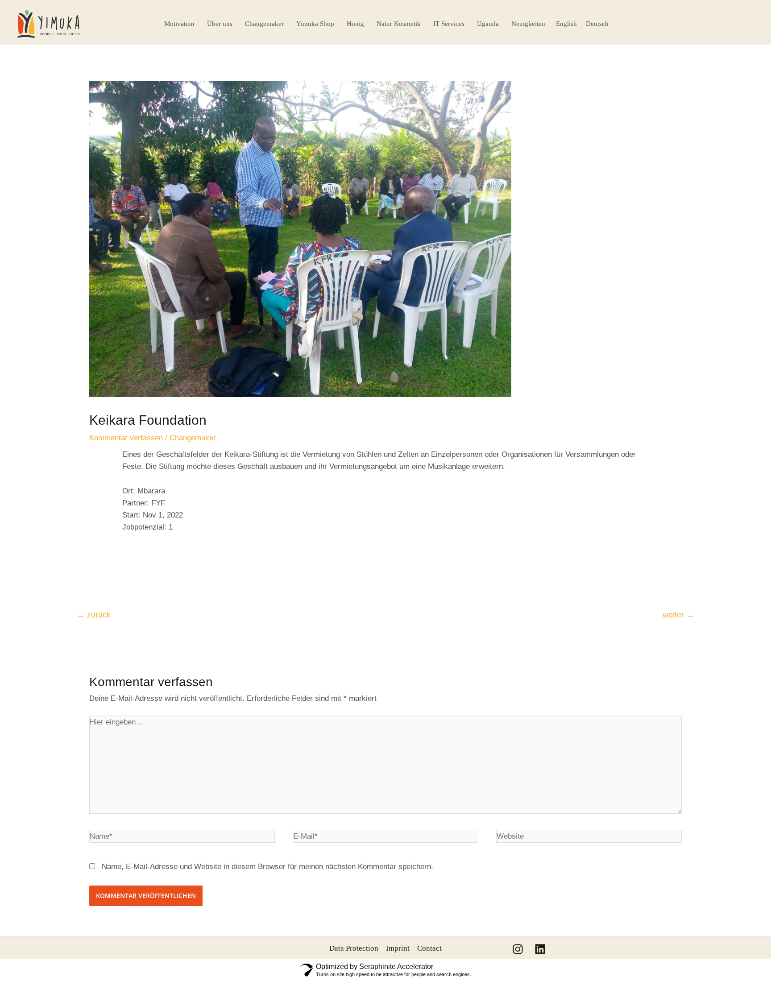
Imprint (398, 948)
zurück (94, 614)
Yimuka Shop (315, 23)
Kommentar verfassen (126, 438)
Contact (429, 948)
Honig (355, 23)
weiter (678, 614)
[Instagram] (517, 949)
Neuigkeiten (528, 23)
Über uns (219, 23)
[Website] (589, 838)
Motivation (179, 23)
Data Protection (353, 948)
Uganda (488, 23)
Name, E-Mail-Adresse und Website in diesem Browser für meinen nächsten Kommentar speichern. (267, 866)
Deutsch (597, 23)
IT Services (448, 23)
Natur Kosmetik (399, 23)
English (566, 23)
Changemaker (264, 23)
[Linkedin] (540, 949)
